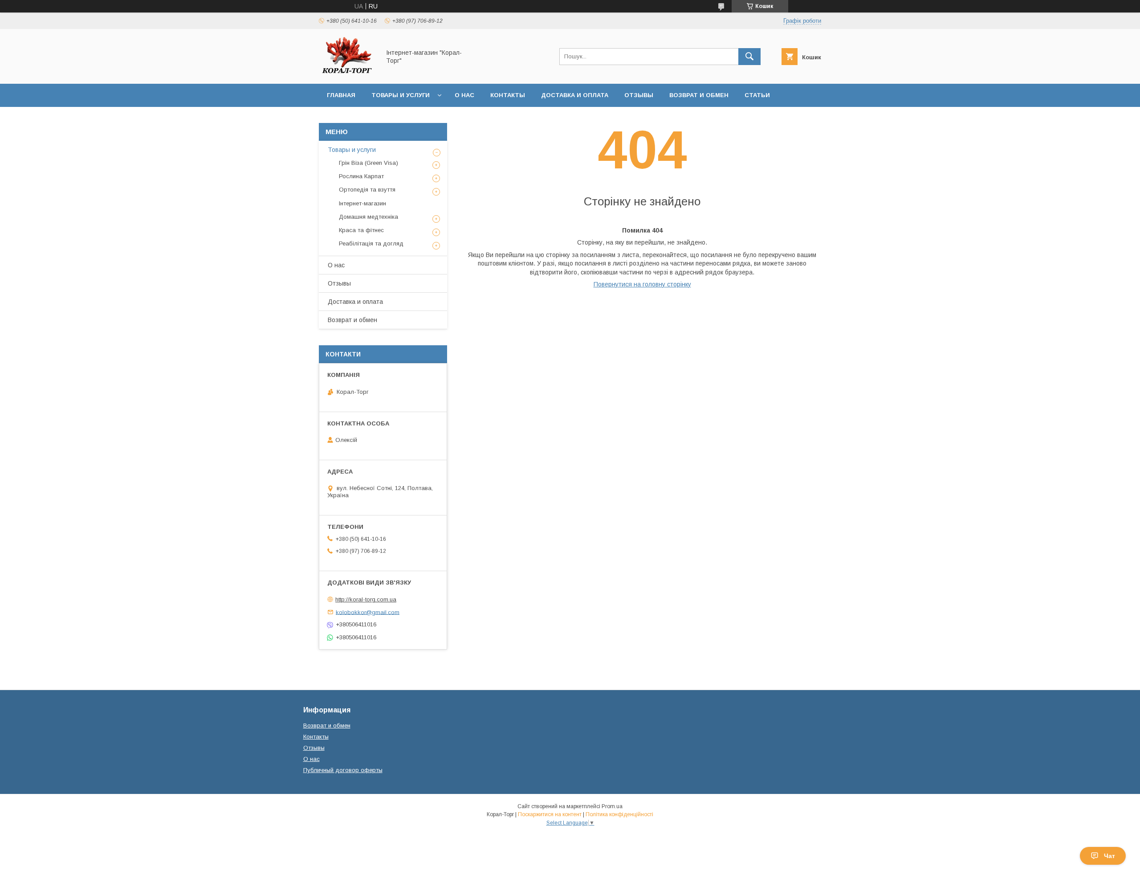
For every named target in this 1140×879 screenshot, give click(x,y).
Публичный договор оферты (343, 770)
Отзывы (638, 95)
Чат (1109, 855)
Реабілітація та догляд (371, 243)
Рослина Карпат (361, 176)
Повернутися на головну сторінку (642, 284)
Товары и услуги (400, 95)
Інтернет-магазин (362, 203)
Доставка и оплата (574, 95)
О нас (464, 95)
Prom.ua (612, 806)
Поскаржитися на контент (550, 814)
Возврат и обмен (699, 95)
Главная (341, 95)
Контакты (507, 95)
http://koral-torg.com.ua (365, 599)
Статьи (757, 95)
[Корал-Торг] (347, 72)
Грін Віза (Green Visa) (368, 162)
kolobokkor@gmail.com (367, 612)
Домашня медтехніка (368, 216)
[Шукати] (749, 56)
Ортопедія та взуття (367, 189)
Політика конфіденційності (619, 814)
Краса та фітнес (361, 230)
